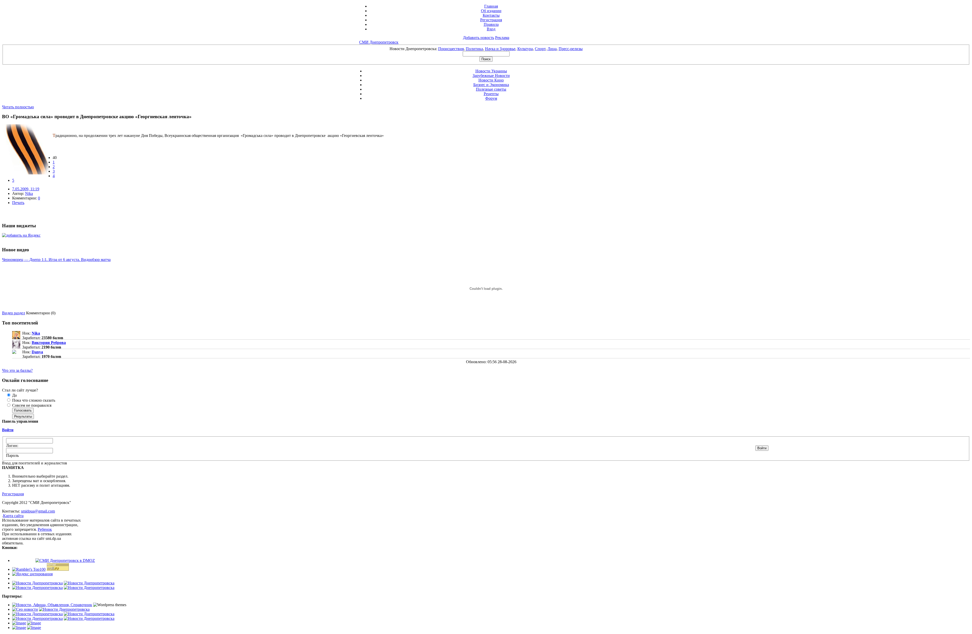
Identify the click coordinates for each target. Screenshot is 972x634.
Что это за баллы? (17, 370)
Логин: (12, 445)
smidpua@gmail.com (38, 511)
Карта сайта (13, 516)
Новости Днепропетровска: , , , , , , (486, 49)
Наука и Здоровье (500, 49)
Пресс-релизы (571, 49)
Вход (491, 29)
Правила (491, 24)
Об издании (491, 11)
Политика (474, 49)
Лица (552, 49)
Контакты (491, 15)
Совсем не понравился (31, 405)
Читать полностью (18, 107)
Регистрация (491, 20)
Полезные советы (491, 89)
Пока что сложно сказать (33, 400)
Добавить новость (478, 37)
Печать (18, 202)
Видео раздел (13, 313)
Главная (491, 6)
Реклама (502, 37)
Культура (525, 49)
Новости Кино (491, 80)
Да (14, 395)
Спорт (540, 49)
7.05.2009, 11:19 (25, 189)
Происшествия (451, 49)
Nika (29, 193)
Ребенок (45, 529)
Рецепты (491, 94)
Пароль (12, 455)
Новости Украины (491, 71)
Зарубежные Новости (491, 75)
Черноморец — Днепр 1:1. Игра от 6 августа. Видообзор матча (56, 259)
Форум (491, 98)
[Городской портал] (52, 605)
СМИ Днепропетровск (378, 42)
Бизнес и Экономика (491, 85)
